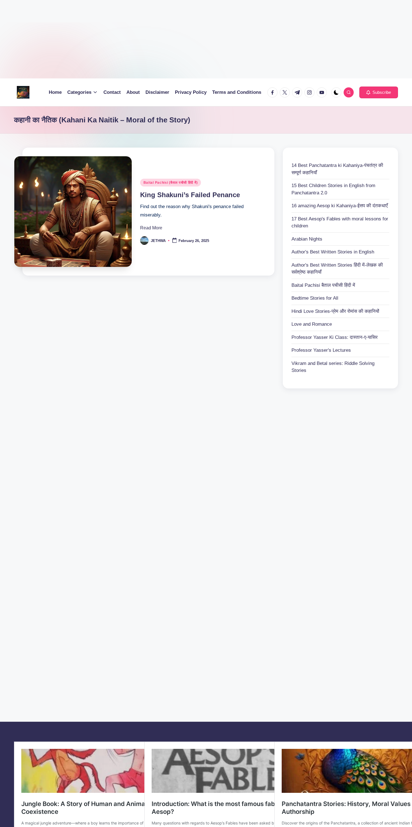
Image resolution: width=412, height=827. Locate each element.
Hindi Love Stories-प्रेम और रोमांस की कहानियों (335, 311)
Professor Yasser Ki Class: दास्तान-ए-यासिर (334, 337)
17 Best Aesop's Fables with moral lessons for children (339, 222)
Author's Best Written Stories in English (332, 252)
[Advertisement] (168, 39)
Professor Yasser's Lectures (321, 350)
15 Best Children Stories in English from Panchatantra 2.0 (333, 189)
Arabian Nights (306, 239)
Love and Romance (311, 324)
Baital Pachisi (323, 285)
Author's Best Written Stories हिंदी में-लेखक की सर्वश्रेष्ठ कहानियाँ (337, 268)
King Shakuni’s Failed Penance (190, 195)
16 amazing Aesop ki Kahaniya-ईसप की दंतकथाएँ (339, 205)
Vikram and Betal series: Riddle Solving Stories (332, 367)
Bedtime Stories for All (314, 298)
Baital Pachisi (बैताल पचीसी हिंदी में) (170, 183)
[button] (378, 92)
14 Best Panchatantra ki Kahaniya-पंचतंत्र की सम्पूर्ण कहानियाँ (337, 169)
